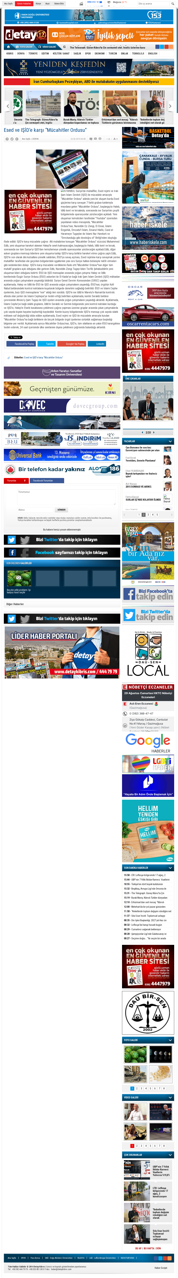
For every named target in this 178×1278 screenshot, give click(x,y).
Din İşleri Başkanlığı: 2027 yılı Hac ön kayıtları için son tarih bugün (145, 922)
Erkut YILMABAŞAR (141, 452)
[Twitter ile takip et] (162, 47)
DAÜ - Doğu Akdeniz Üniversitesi (58, 1258)
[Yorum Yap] (91, 138)
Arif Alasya (139, 464)
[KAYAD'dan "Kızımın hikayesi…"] (135, 1132)
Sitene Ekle (59, 3)
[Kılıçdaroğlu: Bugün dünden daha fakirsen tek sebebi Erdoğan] (135, 1112)
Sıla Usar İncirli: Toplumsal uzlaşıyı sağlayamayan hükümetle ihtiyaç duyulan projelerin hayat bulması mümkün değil (145, 121)
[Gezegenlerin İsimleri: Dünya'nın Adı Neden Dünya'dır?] (160, 1054)
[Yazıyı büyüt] (116, 138)
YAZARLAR (129, 441)
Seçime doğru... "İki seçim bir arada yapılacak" (145, 940)
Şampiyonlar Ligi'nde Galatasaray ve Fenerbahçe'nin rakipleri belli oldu (145, 936)
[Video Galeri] (47, 47)
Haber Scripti (161, 1268)
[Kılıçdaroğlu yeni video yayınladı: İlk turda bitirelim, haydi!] (160, 1112)
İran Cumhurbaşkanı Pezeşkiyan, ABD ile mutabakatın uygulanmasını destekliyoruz (96, 81)
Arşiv (48, 3)
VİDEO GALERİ (131, 1097)
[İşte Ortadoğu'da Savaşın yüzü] (135, 1074)
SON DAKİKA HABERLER (136, 867)
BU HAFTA (149, 1248)
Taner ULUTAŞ (141, 504)
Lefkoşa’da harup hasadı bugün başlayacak (143, 926)
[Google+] (16, 138)
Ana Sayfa (8, 3)
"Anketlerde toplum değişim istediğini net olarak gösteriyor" (107, 121)
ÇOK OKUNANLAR (133, 1155)
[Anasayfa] (8, 47)
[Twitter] (12, 138)
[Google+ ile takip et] (166, 47)
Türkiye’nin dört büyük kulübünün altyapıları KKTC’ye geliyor (143, 886)
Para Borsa (35, 1258)
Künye (38, 3)
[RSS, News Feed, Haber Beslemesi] (171, 47)
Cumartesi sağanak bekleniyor (142, 929)
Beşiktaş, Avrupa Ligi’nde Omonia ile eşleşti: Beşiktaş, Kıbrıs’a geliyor (145, 890)
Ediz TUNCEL (134, 490)
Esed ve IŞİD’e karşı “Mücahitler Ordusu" (43, 357)
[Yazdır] (100, 138)
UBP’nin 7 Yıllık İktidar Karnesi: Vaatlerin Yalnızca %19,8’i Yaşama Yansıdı (147, 881)
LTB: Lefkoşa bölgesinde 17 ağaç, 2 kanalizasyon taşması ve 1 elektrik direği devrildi (147, 877)
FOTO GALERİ (131, 1040)
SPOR (23, 1258)
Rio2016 (81, 1258)
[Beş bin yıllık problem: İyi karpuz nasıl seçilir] (135, 1054)
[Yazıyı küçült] (108, 138)
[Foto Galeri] (24, 47)
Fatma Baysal (143, 477)
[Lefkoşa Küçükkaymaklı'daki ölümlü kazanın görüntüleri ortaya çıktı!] (160, 1132)
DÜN (158, 1248)
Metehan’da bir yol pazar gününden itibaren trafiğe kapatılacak (144, 908)
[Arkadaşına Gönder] (95, 138)
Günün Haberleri (24, 3)
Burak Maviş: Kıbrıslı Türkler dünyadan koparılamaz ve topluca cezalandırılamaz (31, 121)
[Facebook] (7, 138)
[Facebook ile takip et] (157, 47)
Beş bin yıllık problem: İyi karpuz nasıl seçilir (19, 591)
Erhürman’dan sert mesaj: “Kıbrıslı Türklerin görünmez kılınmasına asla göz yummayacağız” (70, 121)
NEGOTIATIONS (127, 1258)
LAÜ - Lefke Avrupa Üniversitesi (102, 1258)
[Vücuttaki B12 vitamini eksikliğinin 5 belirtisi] (160, 1074)
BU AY (138, 1248)
